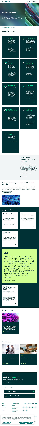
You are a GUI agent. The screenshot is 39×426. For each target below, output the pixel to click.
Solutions (8, 27)
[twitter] (26, 407)
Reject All (22, 422)
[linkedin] (23, 407)
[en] (29, 1)
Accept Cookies (29, 422)
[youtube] (29, 407)
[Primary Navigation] (2, 1)
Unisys (3, 27)
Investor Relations (15, 403)
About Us (3, 407)
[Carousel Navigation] (35, 368)
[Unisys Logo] (7, 1)
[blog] (23, 410)
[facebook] (32, 407)
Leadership (4, 405)
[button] (34, 368)
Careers (3, 410)
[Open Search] (27, 1)
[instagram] (35, 407)
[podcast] (26, 410)
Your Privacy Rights (6, 422)
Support (13, 405)
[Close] (32, 416)
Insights (3, 403)
